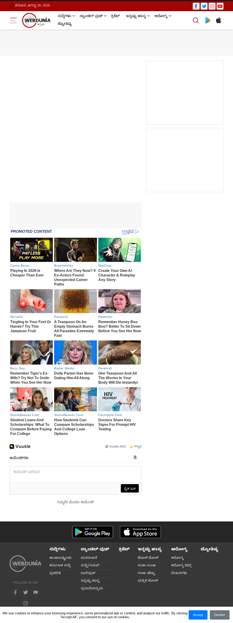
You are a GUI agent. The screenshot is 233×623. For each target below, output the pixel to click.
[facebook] (196, 6)
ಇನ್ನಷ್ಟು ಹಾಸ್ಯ (136, 16)
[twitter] (204, 6)
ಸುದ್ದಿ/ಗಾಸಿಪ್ (90, 566)
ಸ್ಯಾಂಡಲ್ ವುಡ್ (91, 16)
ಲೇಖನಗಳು (179, 573)
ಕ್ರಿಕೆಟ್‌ (115, 16)
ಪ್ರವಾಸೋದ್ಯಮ (92, 589)
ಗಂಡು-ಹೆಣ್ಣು (146, 573)
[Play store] (208, 20)
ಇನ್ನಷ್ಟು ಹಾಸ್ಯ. (90, 581)
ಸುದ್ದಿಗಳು (64, 16)
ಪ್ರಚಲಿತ (55, 573)
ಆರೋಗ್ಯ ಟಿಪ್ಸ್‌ (181, 566)
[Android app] (92, 532)
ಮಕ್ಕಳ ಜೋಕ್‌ (148, 581)
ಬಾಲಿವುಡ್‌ (88, 573)
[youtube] (220, 6)
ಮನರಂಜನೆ (89, 558)
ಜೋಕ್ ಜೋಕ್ (148, 558)
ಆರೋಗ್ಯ (160, 16)
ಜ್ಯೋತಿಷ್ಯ (65, 24)
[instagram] (212, 6)
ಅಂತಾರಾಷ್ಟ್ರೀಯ (60, 558)
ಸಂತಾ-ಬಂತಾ (147, 566)
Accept (198, 615)
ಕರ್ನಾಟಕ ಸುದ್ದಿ (60, 566)
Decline (219, 615)
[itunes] (218, 20)
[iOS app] (140, 532)
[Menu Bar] (14, 20)
